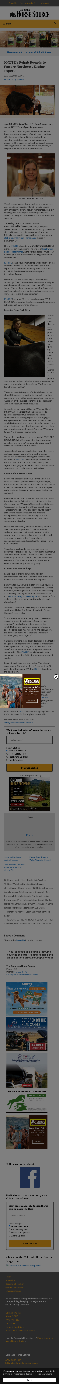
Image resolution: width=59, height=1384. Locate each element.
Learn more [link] (47, 1374)
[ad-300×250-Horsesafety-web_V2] (20, 707)
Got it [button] (29, 1380)
